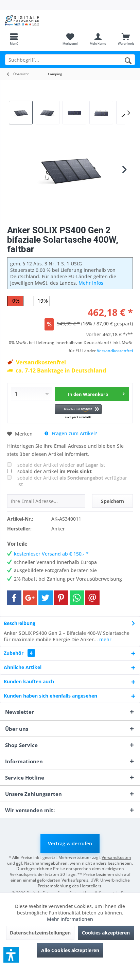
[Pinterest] (61, 597)
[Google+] (30, 597)
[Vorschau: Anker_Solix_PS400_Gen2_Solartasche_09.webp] (101, 112)
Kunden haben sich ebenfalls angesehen (50, 695)
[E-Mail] (92, 597)
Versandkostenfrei (115, 351)
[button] (78, 412)
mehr (104, 639)
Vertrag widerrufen (70, 843)
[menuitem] (14, 39)
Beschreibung (19, 623)
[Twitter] (45, 597)
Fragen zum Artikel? (73, 433)
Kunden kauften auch (29, 681)
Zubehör (18, 653)
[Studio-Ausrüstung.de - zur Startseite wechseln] (35, 20)
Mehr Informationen (70, 919)
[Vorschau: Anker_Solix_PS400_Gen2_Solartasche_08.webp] (74, 112)
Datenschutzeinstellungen (40, 932)
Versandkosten (116, 857)
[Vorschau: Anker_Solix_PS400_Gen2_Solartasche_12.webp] (47, 112)
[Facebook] (14, 597)
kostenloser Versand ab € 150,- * (51, 553)
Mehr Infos (90, 283)
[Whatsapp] (77, 597)
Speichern (112, 501)
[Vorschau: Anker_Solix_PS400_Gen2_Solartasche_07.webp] (21, 112)
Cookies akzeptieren (106, 932)
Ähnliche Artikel (22, 667)
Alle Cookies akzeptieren (70, 950)
